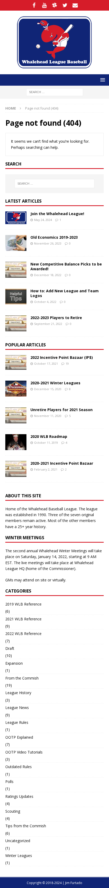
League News (17, 707)
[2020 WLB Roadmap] (15, 442)
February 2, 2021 (45, 469)
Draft (9, 648)
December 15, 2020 (47, 389)
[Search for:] (54, 91)
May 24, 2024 (43, 220)
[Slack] (54, 5)
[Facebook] (34, 5)
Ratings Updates (19, 796)
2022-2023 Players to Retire (56, 317)
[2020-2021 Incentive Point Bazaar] (15, 469)
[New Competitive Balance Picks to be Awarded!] (15, 270)
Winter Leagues (18, 855)
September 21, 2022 (48, 324)
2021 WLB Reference (23, 618)
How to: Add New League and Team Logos (64, 293)
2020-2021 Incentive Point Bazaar (61, 463)
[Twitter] (65, 5)
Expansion (14, 663)
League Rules (16, 722)
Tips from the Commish (25, 825)
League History (18, 692)
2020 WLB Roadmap (48, 436)
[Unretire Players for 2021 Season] (15, 415)
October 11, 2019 (46, 443)
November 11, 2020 (47, 416)
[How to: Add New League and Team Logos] (15, 296)
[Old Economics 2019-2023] (15, 243)
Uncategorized (17, 840)
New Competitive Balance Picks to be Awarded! (66, 266)
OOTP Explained (19, 737)
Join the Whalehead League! (57, 213)
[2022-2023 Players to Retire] (15, 323)
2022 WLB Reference (23, 633)
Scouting (12, 811)
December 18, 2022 (47, 275)
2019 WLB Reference (23, 604)
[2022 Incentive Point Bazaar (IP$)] (15, 362)
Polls (9, 781)
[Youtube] (44, 5)
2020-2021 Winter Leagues (55, 382)
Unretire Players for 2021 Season (61, 409)
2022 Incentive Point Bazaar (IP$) (61, 357)
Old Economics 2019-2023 (54, 237)
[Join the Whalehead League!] (15, 217)
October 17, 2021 (46, 363)
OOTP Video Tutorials (24, 752)
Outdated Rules (18, 766)
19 (67, 363)
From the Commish (22, 678)
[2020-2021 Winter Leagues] (15, 389)
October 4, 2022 (45, 302)
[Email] (75, 5)
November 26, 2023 (47, 243)
